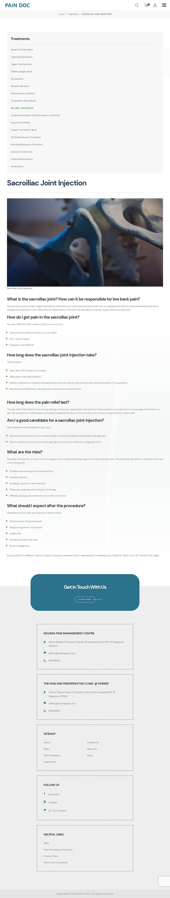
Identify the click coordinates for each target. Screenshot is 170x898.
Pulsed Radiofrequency (22, 159)
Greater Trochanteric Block (23, 129)
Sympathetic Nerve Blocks (23, 100)
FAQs (46, 843)
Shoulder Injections (20, 86)
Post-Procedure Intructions (58, 849)
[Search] (136, 4)
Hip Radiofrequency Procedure (26, 137)
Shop (89, 755)
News (47, 748)
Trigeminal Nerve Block (21, 56)
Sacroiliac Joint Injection (22, 107)
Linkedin (53, 802)
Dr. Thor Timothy (57, 810)
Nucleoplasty (17, 166)
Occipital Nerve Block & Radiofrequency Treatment (35, 115)
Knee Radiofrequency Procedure (26, 144)
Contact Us (93, 742)
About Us (92, 748)
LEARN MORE (85, 599)
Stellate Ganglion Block (21, 71)
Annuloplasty (17, 78)
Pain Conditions (52, 755)
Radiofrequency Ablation (23, 93)
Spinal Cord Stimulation (22, 49)
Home (47, 742)
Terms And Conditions (55, 862)
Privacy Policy (51, 856)
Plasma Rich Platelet (20, 122)
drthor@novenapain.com (62, 653)
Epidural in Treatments (21, 151)
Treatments (50, 761)
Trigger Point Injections (21, 64)
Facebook (54, 794)
